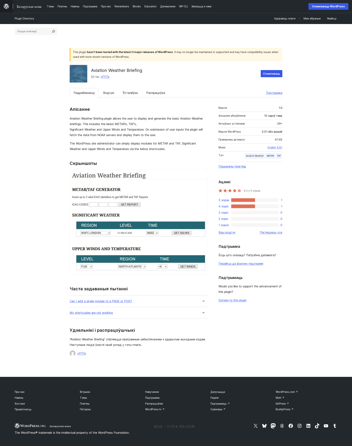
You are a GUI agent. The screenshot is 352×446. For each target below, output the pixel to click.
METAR (270, 155)
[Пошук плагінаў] (53, 31)
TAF (279, 155)
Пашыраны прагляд (232, 166)
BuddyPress (285, 409)
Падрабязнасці (84, 93)
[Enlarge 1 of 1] (203, 175)
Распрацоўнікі (154, 403)
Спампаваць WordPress (328, 6)
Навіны (19, 397)
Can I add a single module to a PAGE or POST (101, 301)
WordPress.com (287, 391)
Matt (280, 397)
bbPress (282, 403)
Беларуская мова (60, 426)
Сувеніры (217, 409)
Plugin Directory (24, 18)
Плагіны (84, 403)
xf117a (105, 76)
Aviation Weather (255, 155)
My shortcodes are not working (91, 313)
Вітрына (85, 391)
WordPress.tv (155, 409)
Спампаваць (271, 73)
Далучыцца (217, 391)
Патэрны (85, 409)
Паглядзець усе (271, 232)
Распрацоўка (155, 93)
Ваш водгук (227, 232)
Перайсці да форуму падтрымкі (241, 263)
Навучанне (152, 391)
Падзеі (214, 397)
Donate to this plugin (233, 300)
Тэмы (83, 397)
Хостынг (20, 403)
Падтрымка (274, 93)
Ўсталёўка (130, 93)
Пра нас (20, 391)
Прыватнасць (23, 409)
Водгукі (108, 93)
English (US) (275, 147)
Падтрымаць (220, 403)
